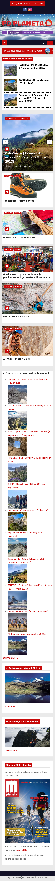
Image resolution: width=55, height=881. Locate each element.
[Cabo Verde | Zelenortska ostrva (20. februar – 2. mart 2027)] (17, 573)
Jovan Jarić (27, 166)
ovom (21, 850)
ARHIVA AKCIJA (10, 658)
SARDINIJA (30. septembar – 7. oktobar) (28, 510)
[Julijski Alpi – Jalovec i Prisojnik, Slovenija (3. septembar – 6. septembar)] (17, 446)
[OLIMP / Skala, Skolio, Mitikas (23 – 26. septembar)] (17, 498)
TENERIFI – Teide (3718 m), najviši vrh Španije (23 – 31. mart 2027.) (25, 157)
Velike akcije (24, 119)
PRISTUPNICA (11, 750)
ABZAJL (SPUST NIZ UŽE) (17, 359)
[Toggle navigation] (38, 43)
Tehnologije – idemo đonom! (18, 200)
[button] (43, 43)
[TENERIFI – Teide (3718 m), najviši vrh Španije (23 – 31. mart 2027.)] (17, 600)
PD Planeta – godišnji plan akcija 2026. (27, 634)
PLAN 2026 (10, 706)
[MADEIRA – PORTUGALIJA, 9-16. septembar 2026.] (17, 472)
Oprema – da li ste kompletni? (20, 237)
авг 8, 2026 (13, 166)
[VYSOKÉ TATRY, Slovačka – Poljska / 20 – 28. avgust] (17, 420)
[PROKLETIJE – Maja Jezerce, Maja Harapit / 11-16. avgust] (17, 394)
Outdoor (18, 286)
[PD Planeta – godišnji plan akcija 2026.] (17, 645)
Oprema (17, 176)
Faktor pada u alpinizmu (16, 316)
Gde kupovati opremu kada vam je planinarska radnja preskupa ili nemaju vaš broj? (27, 277)
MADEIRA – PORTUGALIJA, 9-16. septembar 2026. (33, 66)
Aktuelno (8, 176)
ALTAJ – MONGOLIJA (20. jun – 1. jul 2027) (28, 611)
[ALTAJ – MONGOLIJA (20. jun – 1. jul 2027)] (17, 622)
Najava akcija (11, 119)
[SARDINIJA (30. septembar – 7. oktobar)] (17, 521)
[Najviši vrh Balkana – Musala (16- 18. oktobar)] (17, 547)
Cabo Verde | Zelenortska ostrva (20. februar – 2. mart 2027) (33, 98)
